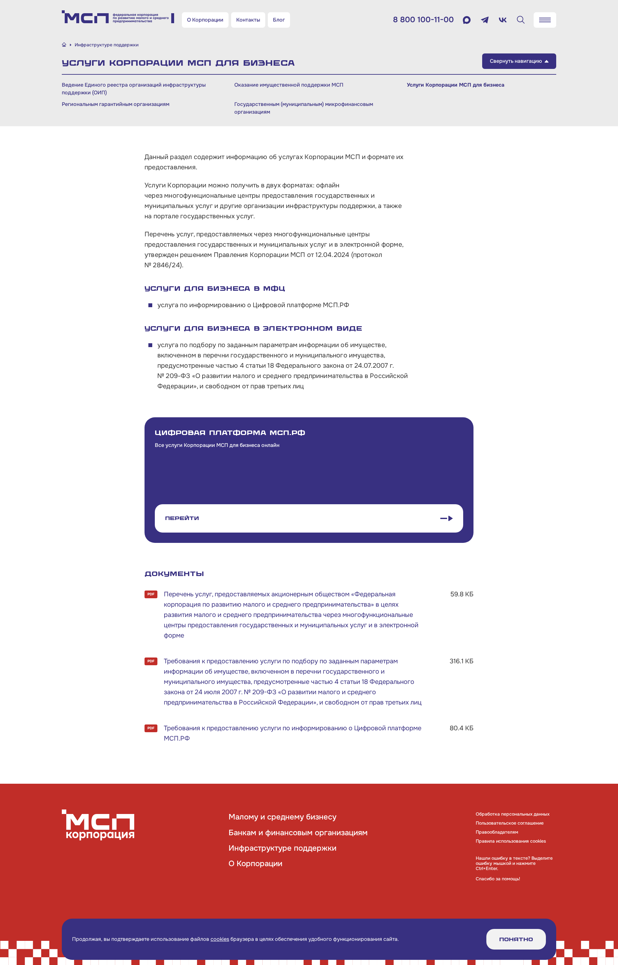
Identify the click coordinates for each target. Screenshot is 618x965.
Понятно (516, 939)
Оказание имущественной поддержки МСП (288, 84)
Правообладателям (497, 832)
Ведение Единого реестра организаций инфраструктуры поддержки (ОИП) (134, 88)
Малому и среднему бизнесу (282, 817)
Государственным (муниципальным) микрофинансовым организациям (303, 108)
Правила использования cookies (511, 841)
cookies (220, 939)
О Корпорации (205, 19)
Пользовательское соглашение (510, 823)
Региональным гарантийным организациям (115, 104)
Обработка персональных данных (512, 814)
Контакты (248, 19)
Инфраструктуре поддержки (282, 848)
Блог (279, 19)
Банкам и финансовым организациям (298, 832)
